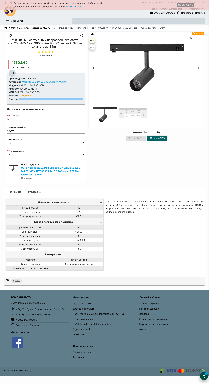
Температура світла (17, 127)
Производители (82, 352)
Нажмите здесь (74, 6)
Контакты (78, 334)
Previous (94, 68)
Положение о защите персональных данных (98, 313)
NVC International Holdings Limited (92, 324)
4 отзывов (46, 55)
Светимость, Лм (15, 139)
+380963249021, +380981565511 (34, 314)
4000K (92, 47)
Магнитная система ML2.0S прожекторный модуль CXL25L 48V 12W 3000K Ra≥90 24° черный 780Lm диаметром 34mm (50, 172)
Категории (16, 20)
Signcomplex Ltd (82, 329)
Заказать (157, 138)
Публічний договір (83, 319)
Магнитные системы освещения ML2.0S (30, 28)
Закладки (144, 313)
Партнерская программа (153, 324)
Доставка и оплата (83, 308)
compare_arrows (17, 35)
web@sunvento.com (163, 13)
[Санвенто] (17, 342)
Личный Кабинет (149, 303)
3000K (92, 40)
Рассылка (78, 357)
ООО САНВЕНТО (82, 303)
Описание (15, 192)
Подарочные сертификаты (154, 319)
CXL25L (16, 281)
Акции (142, 329)
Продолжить (185, 4)
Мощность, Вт (14, 115)
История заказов (149, 308)
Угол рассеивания (16, 151)
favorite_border (10, 35)
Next (199, 68)
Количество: (137, 133)
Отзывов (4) (34, 192)
